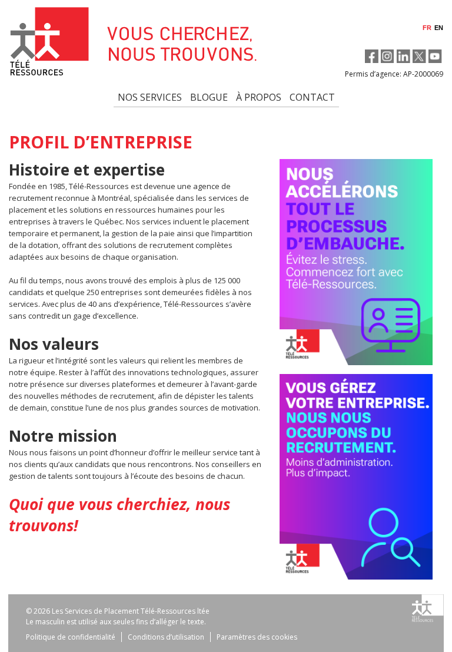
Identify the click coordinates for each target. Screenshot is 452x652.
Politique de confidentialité (70, 637)
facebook (371, 56)
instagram (387, 56)
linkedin (403, 56)
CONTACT (312, 97)
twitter (419, 56)
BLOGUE (209, 97)
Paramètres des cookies (257, 637)
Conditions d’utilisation (166, 637)
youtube (435, 56)
